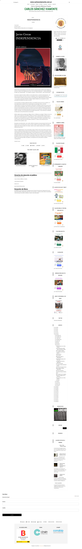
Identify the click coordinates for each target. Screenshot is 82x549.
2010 (56, 400)
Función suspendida (58, 483)
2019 (56, 388)
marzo (57, 382)
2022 (56, 332)
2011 (56, 398)
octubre (57, 338)
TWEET (28, 145)
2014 (56, 394)
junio (57, 343)
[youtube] (16, 2)
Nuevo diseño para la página (61, 374)
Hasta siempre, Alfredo (60, 350)
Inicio (28, 4)
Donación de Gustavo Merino (61, 371)
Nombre (3, 501)
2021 (56, 334)
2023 (56, 331)
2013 (56, 396)
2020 (56, 386)
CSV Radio (45, 4)
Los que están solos (59, 363)
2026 (56, 327)
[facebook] (13, 2)
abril (57, 381)
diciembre (58, 335)
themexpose (41, 545)
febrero (57, 384)
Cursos (37, 4)
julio (57, 342)
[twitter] (15, 2)
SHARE (23, 145)
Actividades (32, 4)
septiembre (58, 339)
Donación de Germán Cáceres (61, 367)
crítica (33, 17)
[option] (20, 159)
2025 (56, 328)
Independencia (58, 354)
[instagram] (17, 2)
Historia (41, 4)
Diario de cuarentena (60, 370)
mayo (57, 344)
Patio (57, 373)
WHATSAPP (38, 145)
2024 (56, 330)
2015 (56, 393)
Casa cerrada (58, 355)
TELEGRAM (33, 145)
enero (57, 385)
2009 (56, 401)
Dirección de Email (6, 497)
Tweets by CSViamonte (58, 320)
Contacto (50, 4)
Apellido (3, 507)
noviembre (58, 336)
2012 (56, 397)
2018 (56, 389)
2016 (56, 392)
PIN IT (44, 145)
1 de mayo (58, 380)
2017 (56, 390)
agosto (57, 340)
